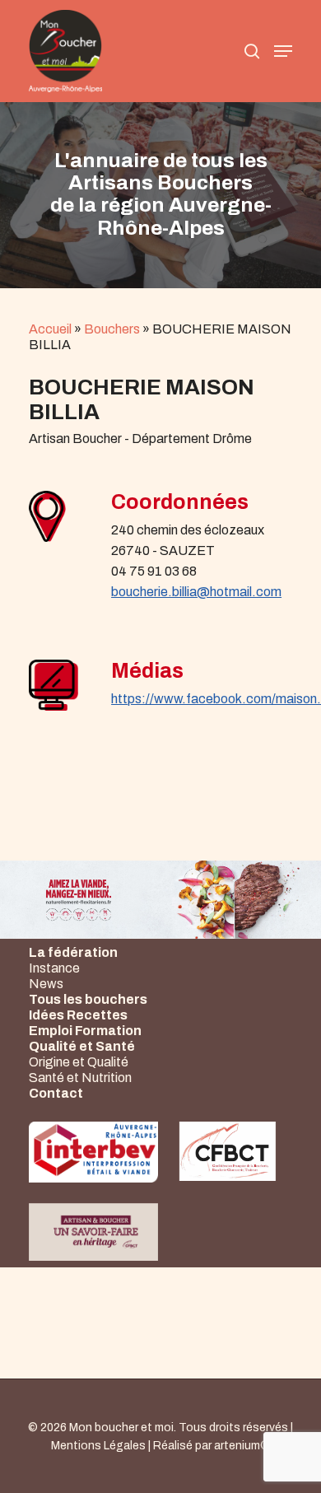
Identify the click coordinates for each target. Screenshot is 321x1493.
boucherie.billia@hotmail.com (196, 592)
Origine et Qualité (78, 1062)
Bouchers (112, 329)
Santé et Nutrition (80, 1078)
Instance (54, 968)
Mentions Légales (98, 1445)
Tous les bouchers (88, 999)
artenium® (242, 1445)
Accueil (50, 329)
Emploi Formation (85, 1031)
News (46, 984)
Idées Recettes (78, 1015)
